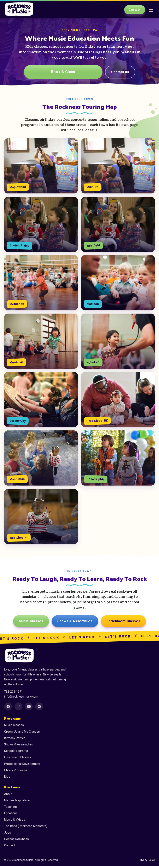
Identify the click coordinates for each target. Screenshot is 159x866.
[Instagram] (18, 706)
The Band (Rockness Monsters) (25, 826)
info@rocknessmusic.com (21, 696)
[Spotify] (39, 706)
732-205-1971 (13, 691)
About (8, 794)
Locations (11, 813)
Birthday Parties (14, 738)
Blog (7, 776)
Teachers (10, 807)
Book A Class (63, 72)
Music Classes (31, 621)
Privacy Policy (147, 859)
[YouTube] (29, 706)
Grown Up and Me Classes (22, 731)
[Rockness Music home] (19, 9)
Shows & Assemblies (75, 621)
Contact (135, 9)
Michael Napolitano (17, 800)
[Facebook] (8, 706)
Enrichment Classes (123, 621)
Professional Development (22, 764)
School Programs (16, 751)
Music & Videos (14, 819)
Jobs (7, 832)
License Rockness (16, 839)
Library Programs (15, 770)
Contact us (120, 72)
